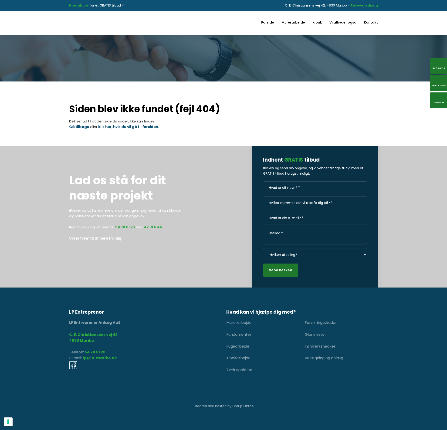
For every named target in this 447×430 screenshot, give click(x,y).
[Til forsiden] (119, 23)
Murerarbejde (293, 22)
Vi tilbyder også (342, 22)
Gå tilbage (79, 126)
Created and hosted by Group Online (223, 406)
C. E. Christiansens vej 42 (93, 334)
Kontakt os (79, 5)
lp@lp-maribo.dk (100, 358)
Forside (267, 22)
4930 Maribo (81, 340)
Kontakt (371, 22)
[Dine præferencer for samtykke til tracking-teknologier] (8, 421)
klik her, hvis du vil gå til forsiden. (128, 126)
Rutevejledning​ (364, 5)
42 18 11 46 (153, 227)
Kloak (317, 22)
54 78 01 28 (95, 352)
